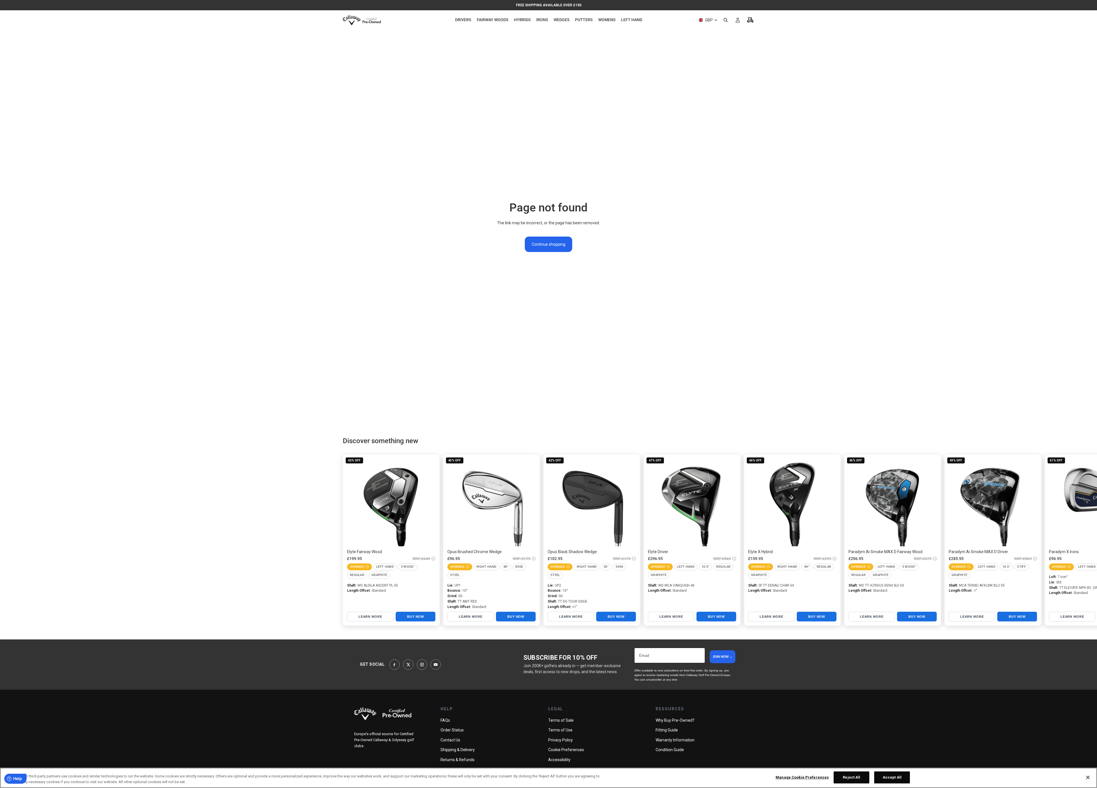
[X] (408, 664)
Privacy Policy (560, 740)
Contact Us (450, 740)
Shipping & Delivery (458, 749)
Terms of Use (560, 730)
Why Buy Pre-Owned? (675, 720)
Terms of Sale (561, 720)
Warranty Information (675, 740)
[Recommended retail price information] (433, 559)
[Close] (1088, 777)
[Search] (725, 20)
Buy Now (415, 616)
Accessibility (559, 759)
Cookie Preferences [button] (566, 749)
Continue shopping (548, 244)
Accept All (892, 777)
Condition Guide (670, 749)
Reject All (851, 777)
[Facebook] (394, 664)
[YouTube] (436, 664)
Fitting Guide (667, 730)
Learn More (370, 616)
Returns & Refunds (458, 759)
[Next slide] (748, 540)
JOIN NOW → (722, 656)
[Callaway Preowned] (382, 713)
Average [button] (357, 567)
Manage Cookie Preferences (802, 777)
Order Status (452, 730)
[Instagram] (422, 664)
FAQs (445, 720)
